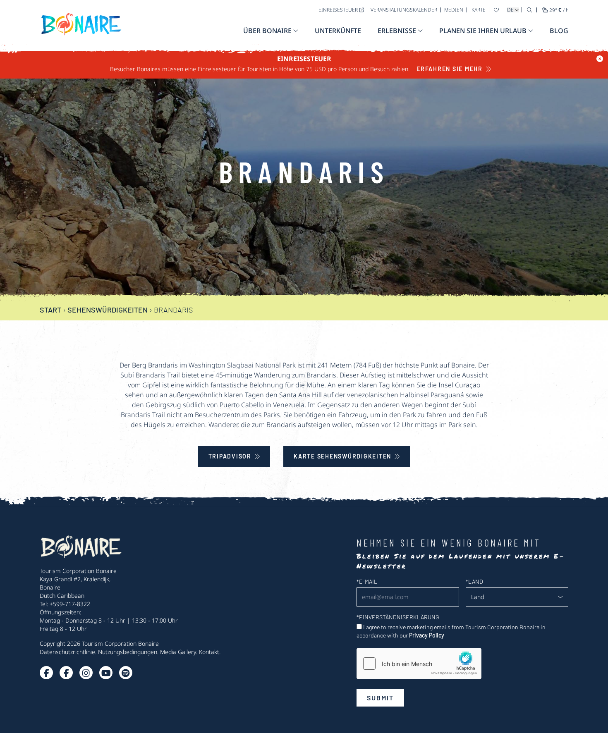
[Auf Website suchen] (529, 9)
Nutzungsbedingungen (127, 652)
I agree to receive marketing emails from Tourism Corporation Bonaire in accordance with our (451, 631)
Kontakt (209, 652)
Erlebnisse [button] (397, 30)
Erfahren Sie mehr (450, 68)
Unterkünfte (338, 30)
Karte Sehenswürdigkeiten (342, 456)
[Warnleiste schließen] (599, 59)
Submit (380, 698)
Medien (453, 9)
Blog (559, 30)
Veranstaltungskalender (404, 9)
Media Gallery (178, 652)
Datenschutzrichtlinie (67, 652)
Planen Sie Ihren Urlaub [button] (483, 30)
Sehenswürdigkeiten (107, 309)
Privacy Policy (426, 635)
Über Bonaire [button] (267, 30)
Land (474, 581)
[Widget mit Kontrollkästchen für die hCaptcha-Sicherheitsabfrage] (419, 663)
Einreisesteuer (338, 9)
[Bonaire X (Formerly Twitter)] (46, 672)
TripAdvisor (229, 456)
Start (50, 309)
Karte (479, 9)
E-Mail (367, 581)
